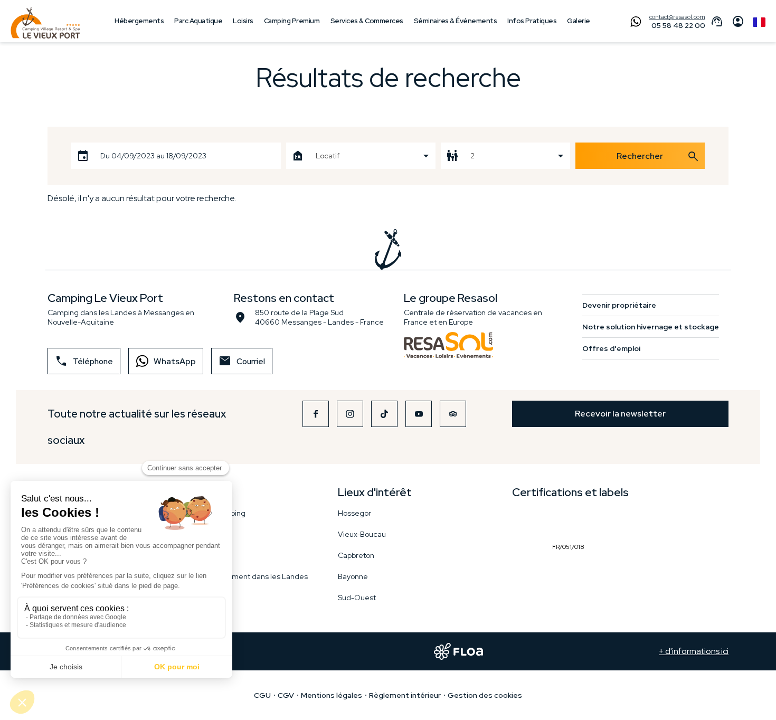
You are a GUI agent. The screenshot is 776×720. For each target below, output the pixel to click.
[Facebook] (315, 414)
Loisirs (243, 20)
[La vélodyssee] (600, 586)
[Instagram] (350, 414)
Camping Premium (292, 20)
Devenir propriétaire (619, 305)
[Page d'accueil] (45, 23)
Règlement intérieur (405, 695)
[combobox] (360, 156)
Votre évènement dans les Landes (248, 576)
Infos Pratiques (531, 20)
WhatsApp (175, 361)
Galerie (578, 20)
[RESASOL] (448, 345)
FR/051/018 (570, 522)
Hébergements (139, 20)
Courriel (242, 361)
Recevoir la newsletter (620, 413)
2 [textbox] (472, 155)
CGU (262, 695)
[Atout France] (525, 521)
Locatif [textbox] (327, 155)
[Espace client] (738, 23)
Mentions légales (331, 695)
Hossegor (354, 513)
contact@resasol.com (677, 17)
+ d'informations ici (693, 651)
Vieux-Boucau (362, 534)
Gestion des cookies (485, 695)
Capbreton (356, 555)
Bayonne (353, 576)
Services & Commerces (366, 20)
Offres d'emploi (611, 348)
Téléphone (84, 361)
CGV (286, 695)
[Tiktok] (384, 414)
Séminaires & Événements (455, 20)
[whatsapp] (632, 23)
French (759, 22)
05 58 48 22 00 (678, 25)
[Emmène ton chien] (620, 521)
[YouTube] (418, 414)
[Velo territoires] (524, 586)
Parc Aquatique (198, 20)
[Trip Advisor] (453, 414)
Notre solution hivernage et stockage (650, 326)
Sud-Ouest (357, 597)
